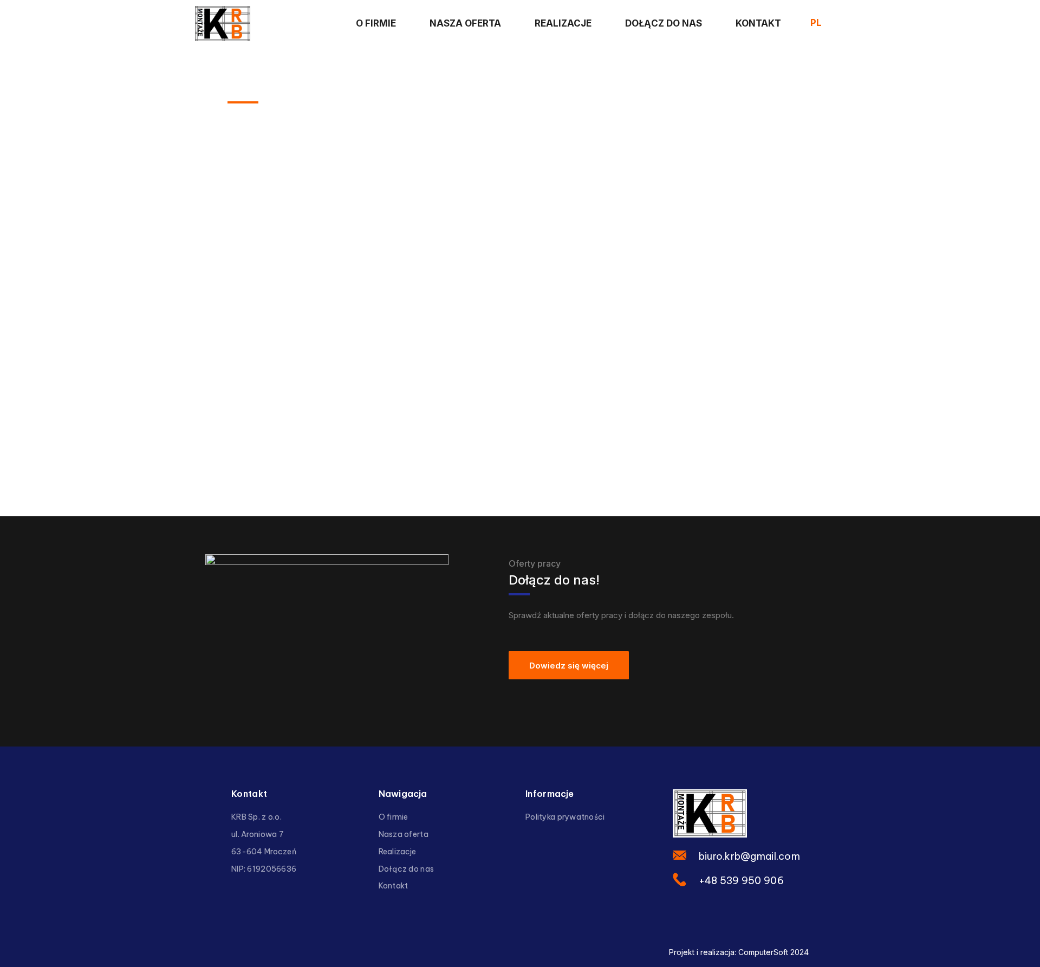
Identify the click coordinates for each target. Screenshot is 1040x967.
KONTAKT (758, 23)
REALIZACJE (563, 23)
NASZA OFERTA (465, 23)
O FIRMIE (376, 23)
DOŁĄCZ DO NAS (663, 23)
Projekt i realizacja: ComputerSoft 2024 (739, 952)
